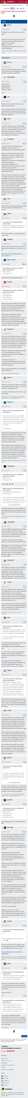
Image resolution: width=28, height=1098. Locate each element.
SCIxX (9, 118)
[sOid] (5, 618)
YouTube (5, 1078)
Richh (8, 377)
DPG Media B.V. (20, 1092)
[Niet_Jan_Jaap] (5, 260)
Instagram (6, 1080)
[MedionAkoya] (5, 77)
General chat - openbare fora (12, 1039)
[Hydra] (5, 964)
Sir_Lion (9, 62)
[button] (2, 2)
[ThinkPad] (5, 240)
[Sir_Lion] (5, 62)
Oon (8, 96)
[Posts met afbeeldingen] (18, 8)
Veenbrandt (10, 560)
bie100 (9, 213)
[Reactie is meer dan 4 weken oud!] (5, 29)
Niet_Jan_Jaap (11, 259)
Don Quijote (10, 139)
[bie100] (5, 214)
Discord (5, 1085)
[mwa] (5, 199)
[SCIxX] (5, 119)
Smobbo (9, 282)
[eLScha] (5, 711)
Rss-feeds (6, 1083)
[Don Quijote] (5, 139)
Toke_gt (9, 402)
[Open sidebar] (27, 5)
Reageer (24, 1036)
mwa (8, 198)
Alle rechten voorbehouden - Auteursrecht (12, 1094)
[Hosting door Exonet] (8, 1051)
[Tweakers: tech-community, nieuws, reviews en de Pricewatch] (9, 2)
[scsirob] (5, 582)
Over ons (9, 1060)
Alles (12, 8)
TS (15, 8)
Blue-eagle (10, 827)
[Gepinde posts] (24, 8)
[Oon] (5, 97)
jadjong (9, 670)
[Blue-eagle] (5, 828)
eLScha (9, 710)
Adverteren (4, 1058)
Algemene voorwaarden (8, 1065)
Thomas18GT (11, 522)
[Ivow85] (5, 921)
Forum (2, 1039)
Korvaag (9, 329)
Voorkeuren (10, 1069)
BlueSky (5, 1076)
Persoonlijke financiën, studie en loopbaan (12, 5)
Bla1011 (9, 25)
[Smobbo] (5, 282)
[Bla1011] (5, 25)
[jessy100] (5, 800)
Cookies (3, 1069)
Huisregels (4, 1063)
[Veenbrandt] (5, 560)
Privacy (3, 1067)
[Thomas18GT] (5, 522)
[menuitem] (19, 2)
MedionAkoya (11, 77)
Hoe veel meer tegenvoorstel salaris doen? (12, 1041)
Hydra (9, 963)
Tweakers (3, 1092)
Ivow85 (9, 921)
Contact (3, 1060)
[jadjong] (5, 671)
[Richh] (5, 378)
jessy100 (9, 800)
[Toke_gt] (5, 402)
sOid (8, 617)
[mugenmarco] (5, 466)
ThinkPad (10, 239)
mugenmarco (11, 466)
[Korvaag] (5, 329)
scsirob (9, 582)
